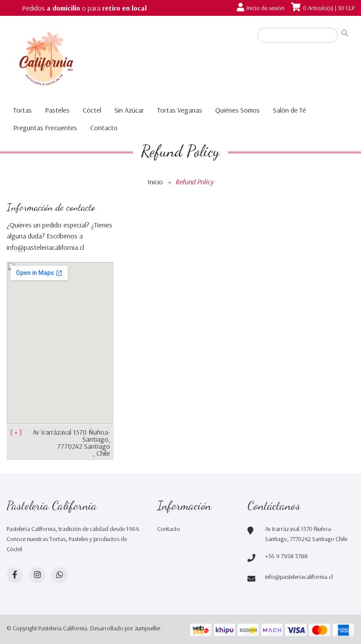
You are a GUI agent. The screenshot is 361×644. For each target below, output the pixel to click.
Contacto (104, 127)
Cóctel (92, 110)
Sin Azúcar (129, 110)
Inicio (155, 181)
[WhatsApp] (60, 575)
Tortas (22, 110)
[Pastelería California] (96, 60)
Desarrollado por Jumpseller (125, 628)
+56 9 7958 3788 (286, 556)
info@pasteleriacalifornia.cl (299, 577)
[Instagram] (37, 575)
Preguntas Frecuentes (45, 127)
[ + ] (16, 431)
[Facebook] (15, 575)
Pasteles (57, 110)
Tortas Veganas (179, 110)
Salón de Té (289, 110)
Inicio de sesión (265, 8)
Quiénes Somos (237, 110)
